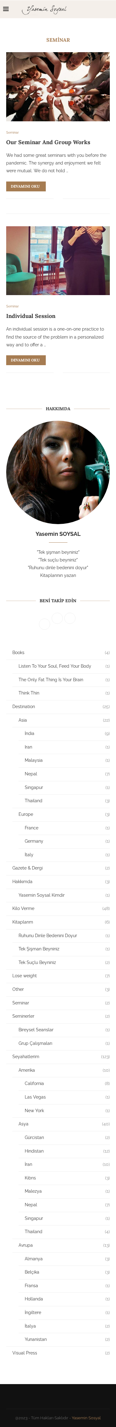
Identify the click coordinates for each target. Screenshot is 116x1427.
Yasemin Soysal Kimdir (64, 895)
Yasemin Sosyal (86, 1418)
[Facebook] (91, 9)
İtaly (67, 854)
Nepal (67, 773)
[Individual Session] (58, 260)
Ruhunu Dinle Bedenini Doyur (64, 935)
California (67, 1083)
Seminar (61, 1002)
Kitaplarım (61, 922)
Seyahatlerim (61, 1056)
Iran (67, 747)
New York (67, 1110)
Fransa (67, 1285)
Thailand (67, 800)
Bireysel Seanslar (64, 1029)
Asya (64, 1123)
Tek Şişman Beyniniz (64, 948)
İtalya (67, 1326)
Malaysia (67, 760)
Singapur (67, 787)
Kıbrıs (67, 1177)
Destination (61, 706)
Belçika (67, 1272)
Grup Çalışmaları (64, 1043)
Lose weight (61, 975)
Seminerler (61, 1016)
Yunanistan (67, 1339)
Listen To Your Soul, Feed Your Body (64, 666)
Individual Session (30, 315)
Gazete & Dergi (61, 868)
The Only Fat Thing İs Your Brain (64, 679)
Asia (64, 720)
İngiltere (67, 1312)
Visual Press (61, 1352)
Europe (64, 814)
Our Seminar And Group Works (48, 142)
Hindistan (67, 1151)
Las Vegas (67, 1097)
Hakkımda (61, 881)
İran (67, 1164)
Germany (67, 841)
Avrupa (64, 1245)
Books (61, 652)
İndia (67, 733)
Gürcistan (67, 1137)
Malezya (67, 1191)
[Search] (110, 9)
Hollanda (67, 1298)
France (67, 827)
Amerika (64, 1070)
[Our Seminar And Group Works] (58, 86)
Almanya (67, 1258)
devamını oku (25, 186)
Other (61, 989)
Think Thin (64, 693)
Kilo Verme (61, 908)
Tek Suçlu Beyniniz (64, 962)
